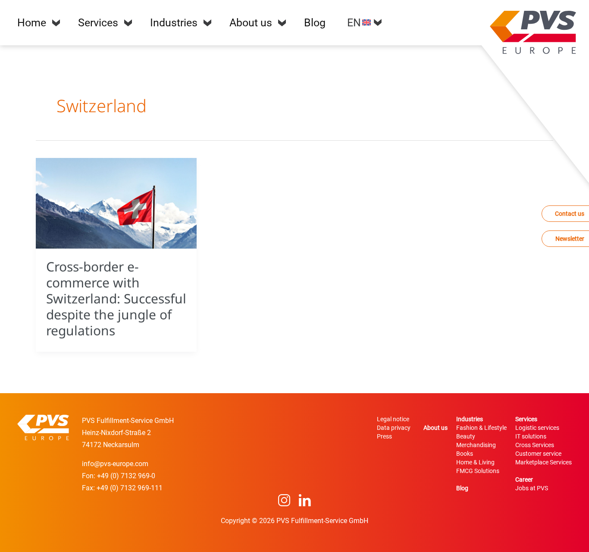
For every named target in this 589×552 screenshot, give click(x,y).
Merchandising (476, 445)
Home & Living (475, 462)
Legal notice (393, 419)
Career (524, 479)
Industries (173, 22)
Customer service (538, 453)
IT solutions (530, 436)
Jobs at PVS (531, 488)
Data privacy (393, 427)
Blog (315, 22)
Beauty (465, 436)
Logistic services (537, 427)
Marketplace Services (543, 462)
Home (31, 22)
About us (250, 22)
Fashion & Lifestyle (481, 427)
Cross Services (534, 445)
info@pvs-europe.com (115, 464)
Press (384, 436)
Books (464, 453)
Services (98, 22)
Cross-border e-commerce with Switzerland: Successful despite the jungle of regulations (116, 298)
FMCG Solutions (477, 470)
